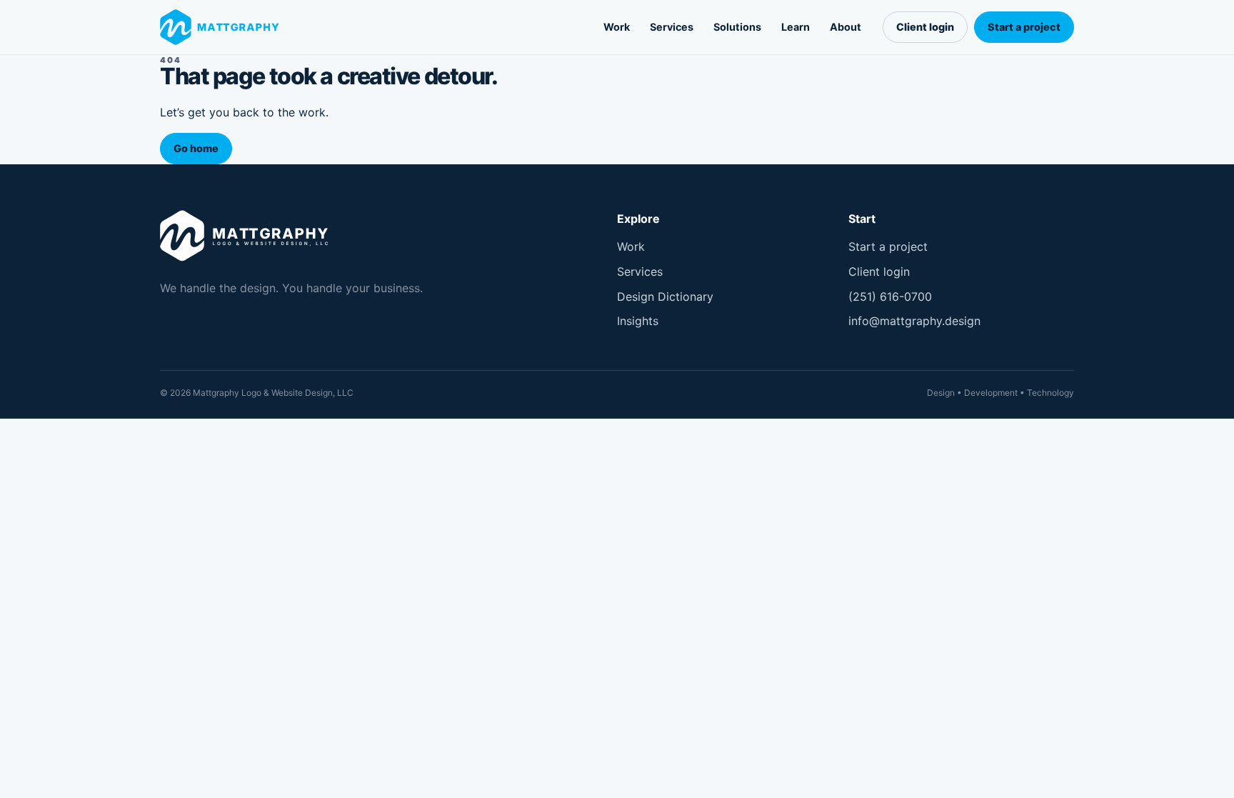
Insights (637, 321)
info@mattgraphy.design (914, 321)
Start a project (1024, 27)
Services (671, 27)
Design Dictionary (665, 296)
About (845, 27)
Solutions (737, 27)
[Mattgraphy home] (223, 27)
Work (616, 27)
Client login (925, 27)
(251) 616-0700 (890, 296)
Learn (795, 27)
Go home (196, 148)
